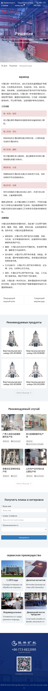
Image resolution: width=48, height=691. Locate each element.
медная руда (39, 301)
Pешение (13, 65)
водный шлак (9, 301)
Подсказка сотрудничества (24, 4)
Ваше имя (7, 506)
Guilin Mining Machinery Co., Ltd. (19, 685)
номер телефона (10, 516)
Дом (5, 65)
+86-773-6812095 (24, 649)
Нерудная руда (25, 65)
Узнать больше (22, 392)
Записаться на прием (8, 4)
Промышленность (10, 525)
